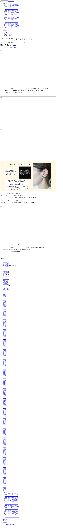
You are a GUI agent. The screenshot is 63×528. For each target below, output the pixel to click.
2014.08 (4, 454)
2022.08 (4, 347)
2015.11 (4, 438)
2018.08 (4, 401)
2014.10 (4, 452)
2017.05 (4, 418)
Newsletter (5, 28)
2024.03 (4, 326)
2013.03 (4, 473)
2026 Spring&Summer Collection (11, 4)
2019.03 (4, 393)
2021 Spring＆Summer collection (11, 16)
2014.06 (4, 457)
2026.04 (4, 299)
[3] (28, 50)
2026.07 (4, 295)
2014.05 (4, 458)
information (5, 262)
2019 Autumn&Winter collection (11, 19)
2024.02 (4, 327)
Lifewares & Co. (11, 1)
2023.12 (4, 330)
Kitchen (4, 280)
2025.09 (4, 306)
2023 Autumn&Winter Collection (11, 10)
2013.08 (4, 468)
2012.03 (4, 487)
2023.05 (4, 337)
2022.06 (4, 350)
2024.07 (4, 322)
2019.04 (4, 392)
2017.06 (4, 417)
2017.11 (4, 411)
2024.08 (4, 321)
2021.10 (4, 359)
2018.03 (4, 406)
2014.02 (4, 461)
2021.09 (4, 360)
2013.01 (4, 475)
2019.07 (4, 389)
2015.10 (4, 439)
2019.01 (4, 395)
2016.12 (4, 423)
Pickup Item (5, 260)
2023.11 (4, 331)
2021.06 (4, 363)
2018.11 (4, 398)
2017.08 (4, 414)
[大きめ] (28, 97)
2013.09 (4, 467)
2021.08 (4, 361)
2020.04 (4, 379)
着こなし (5, 286)
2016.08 (4, 428)
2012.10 (4, 479)
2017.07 (4, 415)
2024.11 (4, 317)
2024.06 (4, 323)
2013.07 (4, 469)
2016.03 (4, 433)
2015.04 (4, 445)
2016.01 (4, 435)
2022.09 (4, 346)
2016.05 (4, 431)
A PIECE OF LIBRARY (10, 35)
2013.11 (4, 464)
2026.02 (4, 301)
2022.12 (4, 343)
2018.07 (4, 402)
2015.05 (4, 444)
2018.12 (4, 396)
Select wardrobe (6, 279)
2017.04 (4, 419)
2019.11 (4, 384)
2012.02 (4, 488)
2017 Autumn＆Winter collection (11, 24)
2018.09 (4, 400)
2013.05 (4, 471)
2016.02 (4, 434)
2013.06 (4, 470)
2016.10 (4, 425)
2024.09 (4, 320)
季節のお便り (6, 289)
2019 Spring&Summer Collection (11, 20)
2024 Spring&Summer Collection (11, 9)
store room (7, 34)
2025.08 (4, 307)
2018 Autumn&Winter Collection (11, 22)
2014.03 (4, 460)
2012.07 (4, 482)
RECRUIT (5, 274)
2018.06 (4, 403)
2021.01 (4, 369)
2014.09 (4, 453)
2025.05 (4, 311)
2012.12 (4, 477)
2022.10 (4, 345)
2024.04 (4, 325)
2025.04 (4, 312)
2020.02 (4, 381)
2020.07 (4, 375)
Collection (5, 3)
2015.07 (4, 442)
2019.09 (4, 386)
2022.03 (4, 353)
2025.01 (4, 315)
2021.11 (4, 358)
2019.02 (4, 394)
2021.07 (4, 362)
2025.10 (4, 305)
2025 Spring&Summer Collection (11, 6)
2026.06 (4, 296)
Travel (4, 276)
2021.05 (4, 364)
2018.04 (4, 405)
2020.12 (4, 370)
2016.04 (4, 432)
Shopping (5, 32)
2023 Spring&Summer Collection (11, 11)
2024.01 (4, 329)
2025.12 (4, 303)
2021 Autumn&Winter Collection (11, 14)
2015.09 (4, 440)
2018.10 (4, 399)
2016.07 (4, 429)
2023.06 (4, 336)
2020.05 (4, 378)
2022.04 (4, 352)
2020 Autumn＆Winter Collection (12, 17)
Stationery (5, 283)
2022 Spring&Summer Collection (11, 13)
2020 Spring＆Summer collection (11, 18)
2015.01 (4, 449)
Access (4, 31)
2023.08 (4, 334)
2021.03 (4, 366)
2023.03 (4, 340)
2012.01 (4, 489)
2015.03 (4, 447)
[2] (28, 207)
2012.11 (4, 478)
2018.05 (4, 404)
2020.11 (4, 371)
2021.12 (4, 356)
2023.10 (4, 332)
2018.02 (4, 408)
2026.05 (4, 297)
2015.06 (4, 443)
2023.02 (4, 341)
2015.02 (4, 448)
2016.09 (4, 427)
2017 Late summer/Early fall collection (12, 25)
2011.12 (4, 490)
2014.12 (4, 450)
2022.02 (4, 354)
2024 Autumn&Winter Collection (11, 7)
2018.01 (4, 409)
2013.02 (4, 474)
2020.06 (4, 376)
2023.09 (4, 333)
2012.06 (4, 483)
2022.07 (4, 349)
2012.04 (4, 486)
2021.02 (4, 368)
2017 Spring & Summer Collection (12, 26)
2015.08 (4, 441)
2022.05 (4, 351)
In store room (5, 285)
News (4, 275)
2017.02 (4, 421)
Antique (4, 282)
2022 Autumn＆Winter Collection (12, 12)
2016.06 (4, 430)
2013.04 (4, 472)
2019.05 (4, 391)
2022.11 (4, 344)
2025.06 (4, 310)
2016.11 (4, 424)
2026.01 (4, 302)
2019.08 (4, 388)
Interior (4, 281)
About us (5, 30)
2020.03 (4, 380)
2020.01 (4, 382)
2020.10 (4, 372)
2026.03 (4, 300)
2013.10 (4, 465)
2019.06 (4, 390)
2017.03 (4, 420)
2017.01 (4, 422)
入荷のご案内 (13, 47)
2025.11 (4, 304)
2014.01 (4, 462)
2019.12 (4, 383)
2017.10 (4, 412)
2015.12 (4, 437)
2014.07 (4, 455)
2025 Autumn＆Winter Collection (12, 5)
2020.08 (4, 374)
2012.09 (4, 480)
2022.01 (4, 355)
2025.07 (4, 309)
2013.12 (4, 463)
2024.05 (4, 324)
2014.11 (4, 451)
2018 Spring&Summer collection (11, 23)
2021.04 (4, 365)
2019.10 (4, 385)
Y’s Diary (5, 266)
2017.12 (4, 410)
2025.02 (4, 314)
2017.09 (4, 413)
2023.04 (4, 339)
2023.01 (4, 342)
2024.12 (4, 316)
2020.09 (4, 373)
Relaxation (5, 284)
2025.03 (4, 313)
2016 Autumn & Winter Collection (12, 27)
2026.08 (4, 294)
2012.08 (4, 481)
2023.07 (4, 335)
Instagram (5, 33)
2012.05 (4, 484)
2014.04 (4, 459)
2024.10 (4, 319)
